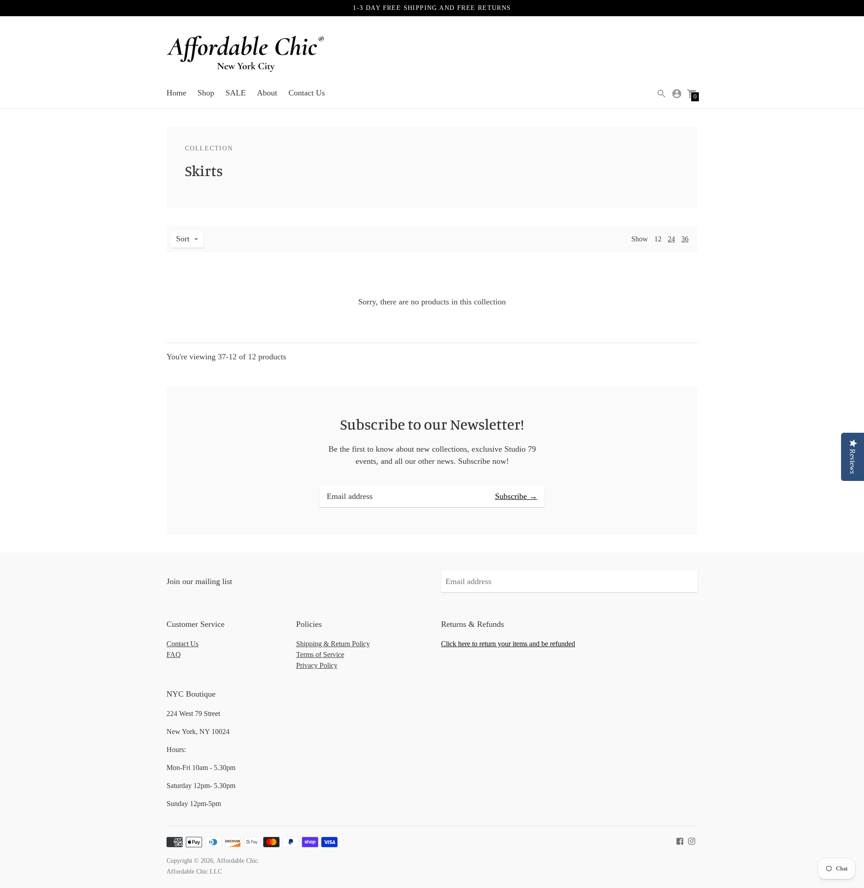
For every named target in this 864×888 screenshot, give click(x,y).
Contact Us (306, 92)
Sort (182, 238)
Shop (206, 92)
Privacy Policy (317, 665)
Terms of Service (320, 654)
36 (684, 239)
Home (176, 92)
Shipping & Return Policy (333, 644)
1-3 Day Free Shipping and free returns (432, 8)
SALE (235, 92)
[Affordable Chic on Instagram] (691, 840)
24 (671, 239)
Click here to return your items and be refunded (508, 644)
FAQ (173, 654)
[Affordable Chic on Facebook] (680, 840)
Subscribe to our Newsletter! (432, 424)
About (267, 92)
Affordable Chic (237, 860)
